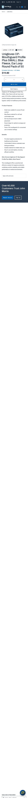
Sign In (18, 2)
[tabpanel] (14, 179)
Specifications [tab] (8, 176)
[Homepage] (6, 7)
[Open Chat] (23, 793)
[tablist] (14, 176)
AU (4, 2)
